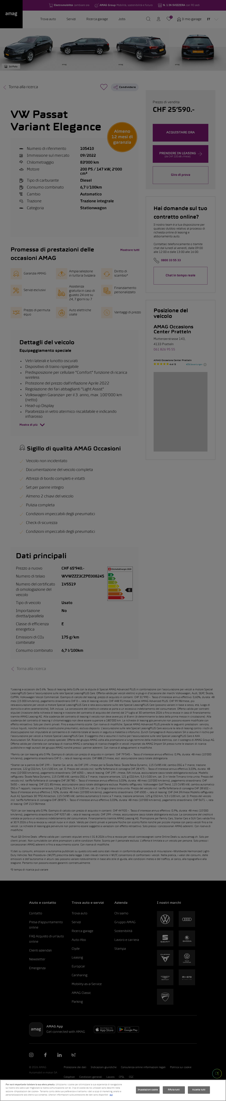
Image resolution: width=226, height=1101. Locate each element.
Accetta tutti (198, 1090)
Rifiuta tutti (174, 1090)
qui (111, 1095)
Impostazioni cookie (148, 1090)
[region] (113, 1090)
